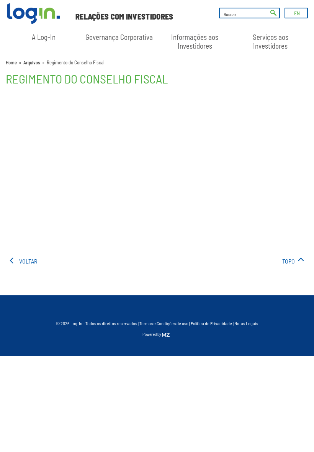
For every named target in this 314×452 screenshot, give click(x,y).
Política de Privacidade (211, 323)
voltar (28, 261)
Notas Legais (246, 323)
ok (273, 13)
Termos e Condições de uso (163, 323)
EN (297, 13)
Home (11, 62)
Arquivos (31, 62)
